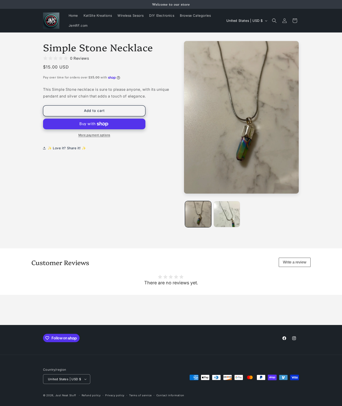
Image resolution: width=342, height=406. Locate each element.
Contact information (170, 395)
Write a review (294, 262)
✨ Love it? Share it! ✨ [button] (67, 148)
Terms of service (140, 395)
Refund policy (91, 395)
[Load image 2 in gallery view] (227, 214)
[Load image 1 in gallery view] (198, 214)
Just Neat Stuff (65, 395)
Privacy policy (114, 395)
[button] (274, 21)
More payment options (94, 135)
